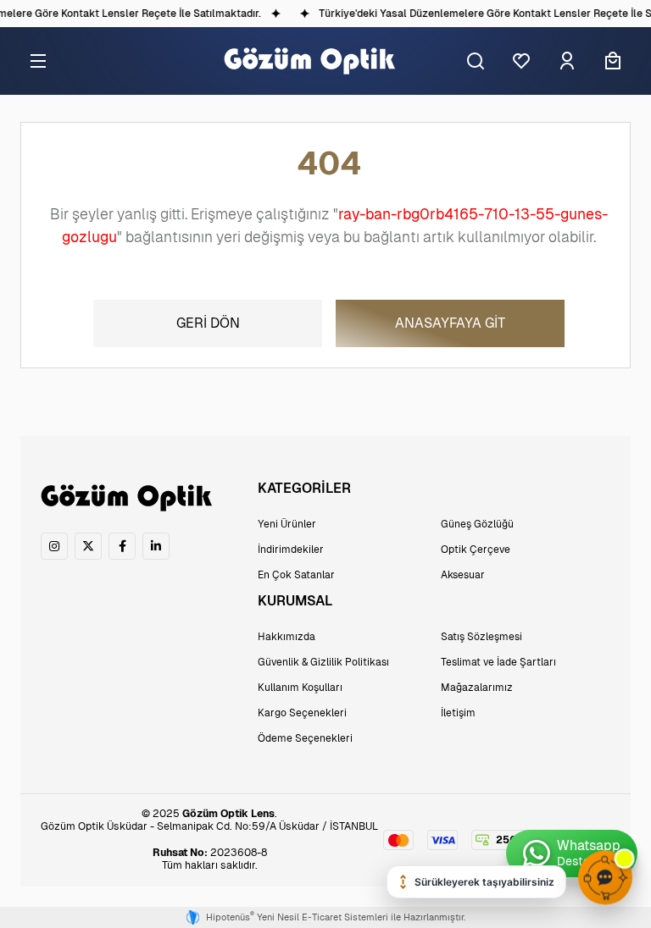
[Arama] (475, 61)
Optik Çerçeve (475, 549)
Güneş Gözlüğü (477, 524)
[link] (54, 546)
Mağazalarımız (477, 687)
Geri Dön (208, 323)
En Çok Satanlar (296, 575)
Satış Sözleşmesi (481, 637)
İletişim (458, 713)
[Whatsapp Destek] (571, 853)
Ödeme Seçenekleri (305, 738)
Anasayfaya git (450, 323)
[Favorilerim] (521, 61)
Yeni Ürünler (287, 524)
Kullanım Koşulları (300, 687)
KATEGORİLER (304, 488)
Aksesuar (463, 575)
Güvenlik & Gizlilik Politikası (323, 662)
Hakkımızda (286, 637)
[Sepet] (613, 61)
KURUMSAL (295, 601)
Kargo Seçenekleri (302, 713)
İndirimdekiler (291, 549)
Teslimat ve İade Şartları (498, 662)
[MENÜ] (38, 61)
